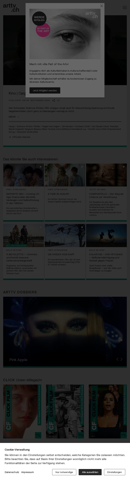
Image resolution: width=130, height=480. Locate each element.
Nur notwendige (64, 471)
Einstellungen (114, 471)
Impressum (27, 471)
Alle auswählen (90, 471)
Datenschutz (12, 471)
